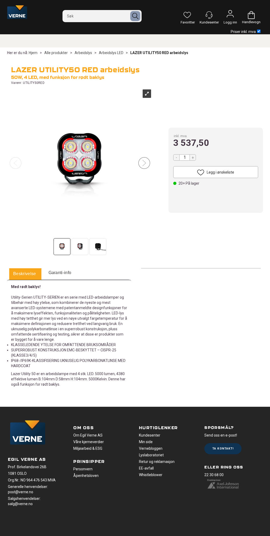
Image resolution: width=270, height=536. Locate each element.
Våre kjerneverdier (88, 442)
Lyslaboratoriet (151, 455)
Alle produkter (56, 53)
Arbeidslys (83, 53)
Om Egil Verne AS (88, 435)
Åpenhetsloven (86, 475)
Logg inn (230, 15)
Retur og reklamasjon (157, 462)
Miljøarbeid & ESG (87, 448)
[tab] (24, 274)
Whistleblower (150, 475)
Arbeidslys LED (111, 53)
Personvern (83, 469)
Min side (146, 442)
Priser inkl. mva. (244, 32)
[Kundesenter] (209, 15)
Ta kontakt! (223, 448)
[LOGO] (27, 433)
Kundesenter (149, 435)
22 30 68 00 (214, 475)
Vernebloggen (150, 448)
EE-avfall (146, 468)
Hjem (33, 53)
